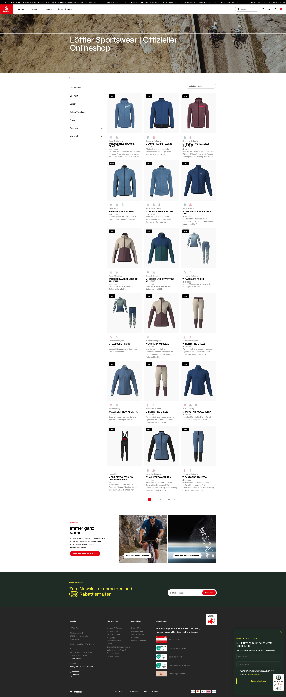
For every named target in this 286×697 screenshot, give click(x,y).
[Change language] (281, 9)
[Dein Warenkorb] (275, 9)
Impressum (119, 691)
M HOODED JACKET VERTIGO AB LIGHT (160, 280)
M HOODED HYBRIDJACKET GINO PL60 (195, 145)
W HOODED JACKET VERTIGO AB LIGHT (123, 280)
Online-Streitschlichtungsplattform (118, 645)
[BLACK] (190, 405)
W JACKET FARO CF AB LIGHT (160, 211)
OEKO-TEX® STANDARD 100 (179, 648)
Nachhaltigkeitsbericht (177, 673)
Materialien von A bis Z (116, 650)
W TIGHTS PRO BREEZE (193, 344)
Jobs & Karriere (137, 634)
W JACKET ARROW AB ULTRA (123, 412)
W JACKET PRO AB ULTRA (158, 477)
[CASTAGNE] (117, 137)
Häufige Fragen (113, 634)
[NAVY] (148, 137)
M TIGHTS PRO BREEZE (157, 412)
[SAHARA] (111, 272)
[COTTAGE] (117, 337)
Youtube (89, 666)
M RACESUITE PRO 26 (119, 344)
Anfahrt (76, 674)
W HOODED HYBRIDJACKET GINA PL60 (122, 145)
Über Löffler (136, 628)
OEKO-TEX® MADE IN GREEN (180, 665)
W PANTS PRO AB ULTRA (194, 477)
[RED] (153, 137)
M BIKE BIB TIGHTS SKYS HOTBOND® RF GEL (121, 478)
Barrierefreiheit (113, 656)
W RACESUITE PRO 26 (193, 279)
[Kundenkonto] (269, 9)
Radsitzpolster (113, 653)
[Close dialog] (281, 632)
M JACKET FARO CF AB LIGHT (160, 144)
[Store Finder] (263, 9)
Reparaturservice (114, 640)
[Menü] (282, 675)
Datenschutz (134, 691)
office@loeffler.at (77, 658)
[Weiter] (174, 500)
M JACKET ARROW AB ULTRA (196, 412)
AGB (145, 691)
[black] (159, 205)
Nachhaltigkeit (137, 631)
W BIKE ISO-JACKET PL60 (121, 211)
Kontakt (155, 691)
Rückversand (112, 631)
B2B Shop (135, 637)
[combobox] (247, 9)
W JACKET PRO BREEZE (157, 344)
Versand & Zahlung (114, 628)
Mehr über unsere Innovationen (85, 553)
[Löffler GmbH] (6, 9)
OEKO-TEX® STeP (175, 657)
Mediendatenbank (138, 640)
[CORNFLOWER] (111, 137)
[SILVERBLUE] (122, 205)
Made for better (174, 639)
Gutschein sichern (258, 681)
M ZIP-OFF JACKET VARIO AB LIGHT (196, 212)
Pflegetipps (111, 637)
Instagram (74, 666)
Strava (82, 666)
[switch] (278, 688)
